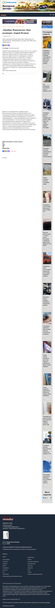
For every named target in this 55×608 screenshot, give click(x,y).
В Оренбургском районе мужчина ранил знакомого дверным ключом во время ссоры (47, 420)
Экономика (6, 568)
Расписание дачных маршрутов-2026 (12, 576)
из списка (47, 602)
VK (3, 143)
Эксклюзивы (6, 559)
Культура (5, 570)
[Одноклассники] (5, 45)
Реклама (5, 563)
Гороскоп (5, 561)
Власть (4, 565)
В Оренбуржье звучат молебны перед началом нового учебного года (47, 208)
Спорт (29, 570)
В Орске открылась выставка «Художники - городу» (46, 181)
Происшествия (31, 563)
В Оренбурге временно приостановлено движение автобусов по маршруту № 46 (47, 449)
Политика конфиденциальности (23, 547)
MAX (3, 145)
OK (3, 146)
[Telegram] (7, 45)
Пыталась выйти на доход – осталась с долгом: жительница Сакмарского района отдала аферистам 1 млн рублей (47, 239)
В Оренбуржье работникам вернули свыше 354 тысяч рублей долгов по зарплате (47, 330)
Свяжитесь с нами (7, 523)
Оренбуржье (6, 574)
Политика (30, 565)
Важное (29, 559)
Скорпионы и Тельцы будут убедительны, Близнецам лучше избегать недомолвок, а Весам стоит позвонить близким (47, 57)
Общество (30, 568)
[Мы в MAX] (50, 497)
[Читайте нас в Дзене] (49, 497)
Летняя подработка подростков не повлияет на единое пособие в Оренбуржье (47, 391)
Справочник (31, 557)
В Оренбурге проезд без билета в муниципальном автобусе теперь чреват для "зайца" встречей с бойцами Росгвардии (47, 120)
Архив (4, 556)
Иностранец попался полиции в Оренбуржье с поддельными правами (46, 301)
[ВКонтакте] (3, 45)
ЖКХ (4, 572)
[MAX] (9, 45)
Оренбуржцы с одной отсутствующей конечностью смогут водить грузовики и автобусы (47, 271)
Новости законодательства (35, 574)
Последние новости (47, 33)
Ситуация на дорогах (33, 561)
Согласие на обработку (9, 547)
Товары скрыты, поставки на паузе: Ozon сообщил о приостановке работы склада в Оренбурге (47, 360)
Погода (29, 572)
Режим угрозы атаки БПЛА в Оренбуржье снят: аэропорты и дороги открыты (47, 478)
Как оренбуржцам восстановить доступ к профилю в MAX (47, 88)
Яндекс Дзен (5, 148)
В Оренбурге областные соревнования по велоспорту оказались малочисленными (47, 152)
